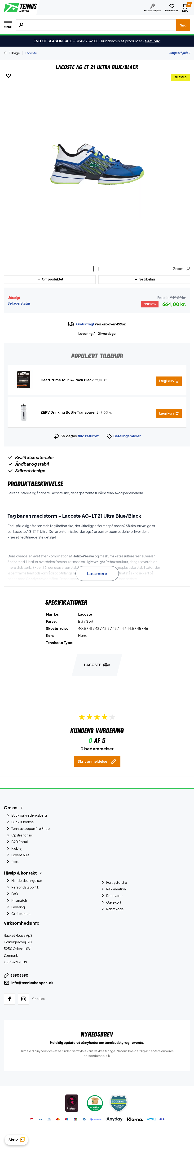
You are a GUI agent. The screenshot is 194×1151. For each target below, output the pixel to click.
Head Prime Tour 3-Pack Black (67, 379)
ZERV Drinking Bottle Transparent (69, 412)
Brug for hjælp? (179, 53)
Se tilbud (152, 41)
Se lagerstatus (19, 303)
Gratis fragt (85, 324)
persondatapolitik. (97, 1055)
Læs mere (97, 573)
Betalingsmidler (127, 435)
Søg (183, 25)
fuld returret (88, 435)
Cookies (38, 999)
